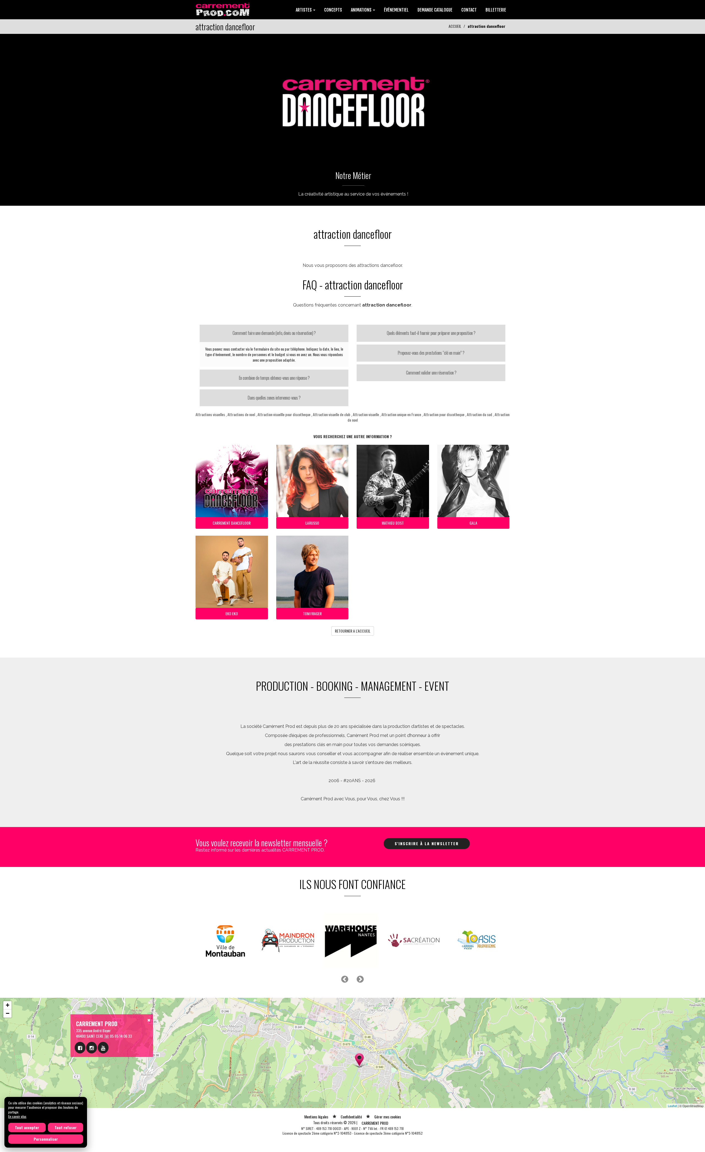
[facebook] (80, 1047)
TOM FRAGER (312, 613)
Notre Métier (353, 175)
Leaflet (672, 1106)
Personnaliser (46, 1139)
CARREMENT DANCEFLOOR (232, 523)
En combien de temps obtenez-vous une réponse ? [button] (274, 378)
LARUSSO (312, 523)
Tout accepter (27, 1127)
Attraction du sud (479, 414)
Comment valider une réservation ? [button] (431, 372)
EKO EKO (232, 613)
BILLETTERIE (496, 10)
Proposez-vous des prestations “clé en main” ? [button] (431, 352)
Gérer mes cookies (387, 1117)
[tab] (274, 333)
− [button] (7, 1013)
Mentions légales (316, 1117)
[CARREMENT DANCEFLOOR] (352, 97)
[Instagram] (91, 1047)
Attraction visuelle (366, 414)
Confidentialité (351, 1117)
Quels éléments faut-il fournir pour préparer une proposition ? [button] (431, 333)
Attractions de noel (241, 414)
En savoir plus (17, 1116)
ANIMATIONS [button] (361, 10)
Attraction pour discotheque (444, 414)
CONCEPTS (333, 10)
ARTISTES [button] (304, 10)
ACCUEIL (455, 26)
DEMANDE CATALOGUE (434, 10)
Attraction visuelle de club (331, 414)
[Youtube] (103, 1047)
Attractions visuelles (210, 414)
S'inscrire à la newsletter (427, 843)
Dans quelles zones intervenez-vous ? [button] (274, 397)
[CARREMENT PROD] (223, 9)
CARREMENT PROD (375, 1123)
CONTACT (469, 10)
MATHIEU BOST (393, 523)
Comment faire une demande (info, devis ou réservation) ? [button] (274, 333)
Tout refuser (66, 1127)
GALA (473, 523)
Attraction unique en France (401, 414)
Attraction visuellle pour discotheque (283, 414)
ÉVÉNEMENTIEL (396, 10)
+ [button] (7, 1005)
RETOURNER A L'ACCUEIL (352, 631)
